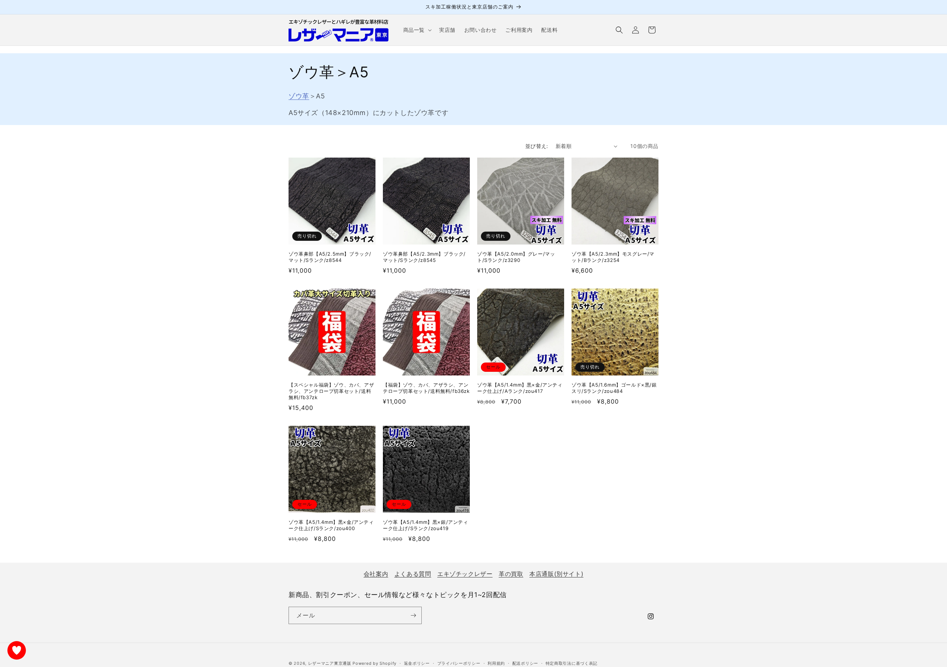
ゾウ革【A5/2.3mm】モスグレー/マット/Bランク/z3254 (613, 257)
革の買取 (511, 573)
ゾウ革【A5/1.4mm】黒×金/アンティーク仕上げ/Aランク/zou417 (520, 388)
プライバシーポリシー (459, 663)
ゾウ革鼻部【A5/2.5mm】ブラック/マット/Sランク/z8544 (330, 257)
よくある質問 (412, 573)
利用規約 (496, 663)
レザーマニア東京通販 (329, 663)
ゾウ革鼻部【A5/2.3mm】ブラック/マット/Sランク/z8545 (424, 257)
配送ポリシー (525, 663)
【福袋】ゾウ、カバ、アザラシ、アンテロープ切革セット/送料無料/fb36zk (426, 388)
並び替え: (536, 146)
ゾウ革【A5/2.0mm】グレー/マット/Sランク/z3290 (516, 257)
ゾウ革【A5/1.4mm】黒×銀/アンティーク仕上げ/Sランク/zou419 (425, 525)
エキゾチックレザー (464, 573)
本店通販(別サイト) (556, 573)
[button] (417, 30)
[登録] (413, 615)
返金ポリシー (417, 663)
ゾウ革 (299, 96)
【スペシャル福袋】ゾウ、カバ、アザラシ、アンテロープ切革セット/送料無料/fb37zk (331, 391)
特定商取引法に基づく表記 (571, 663)
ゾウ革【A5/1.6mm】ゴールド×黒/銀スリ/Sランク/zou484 (614, 388)
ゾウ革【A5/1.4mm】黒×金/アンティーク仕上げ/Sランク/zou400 (331, 525)
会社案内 (376, 573)
